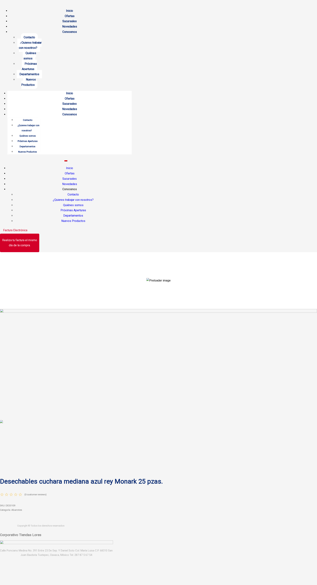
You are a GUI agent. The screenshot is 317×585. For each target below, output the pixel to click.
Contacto (29, 37)
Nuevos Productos (28, 82)
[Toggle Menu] (65, 160)
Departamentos (29, 74)
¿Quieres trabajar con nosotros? (30, 45)
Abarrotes (16, 510)
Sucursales (69, 21)
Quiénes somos (29, 55)
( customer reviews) (35, 494)
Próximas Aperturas (29, 66)
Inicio (69, 10)
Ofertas (69, 16)
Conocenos (69, 32)
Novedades (69, 26)
